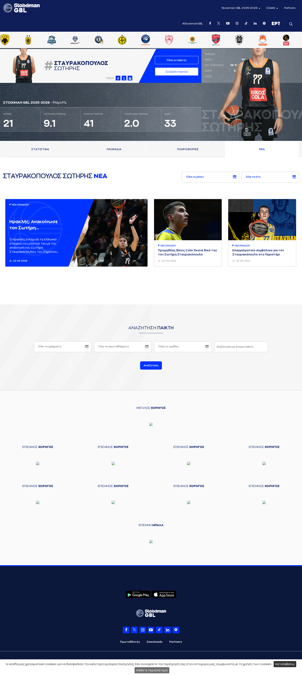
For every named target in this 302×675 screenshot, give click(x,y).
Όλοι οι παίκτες (177, 60)
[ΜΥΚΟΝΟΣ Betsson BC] (154, 40)
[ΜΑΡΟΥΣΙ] (131, 40)
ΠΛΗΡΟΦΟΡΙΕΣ (188, 149)
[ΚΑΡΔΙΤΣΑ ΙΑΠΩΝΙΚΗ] (84, 40)
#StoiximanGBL (192, 23)
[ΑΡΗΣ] (37, 40)
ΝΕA (262, 149)
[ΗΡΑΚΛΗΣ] (60, 40)
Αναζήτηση (151, 365)
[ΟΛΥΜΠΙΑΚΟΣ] (177, 40)
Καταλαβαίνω (285, 664)
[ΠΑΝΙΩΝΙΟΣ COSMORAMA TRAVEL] (224, 40)
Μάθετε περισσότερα (152, 670)
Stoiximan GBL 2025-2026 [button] (239, 8)
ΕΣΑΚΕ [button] (271, 8)
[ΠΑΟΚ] (248, 40)
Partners (290, 8)
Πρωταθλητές (130, 641)
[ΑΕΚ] (13, 40)
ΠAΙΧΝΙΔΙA (114, 149)
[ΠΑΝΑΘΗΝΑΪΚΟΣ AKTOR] (201, 40)
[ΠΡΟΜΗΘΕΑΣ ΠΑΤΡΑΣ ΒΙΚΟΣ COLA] (295, 40)
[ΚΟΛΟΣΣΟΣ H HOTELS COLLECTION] (107, 40)
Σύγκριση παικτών (177, 72)
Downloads (155, 641)
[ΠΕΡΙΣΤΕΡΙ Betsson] (271, 40)
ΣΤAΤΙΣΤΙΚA (40, 149)
